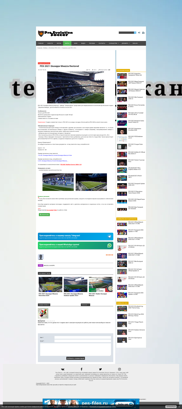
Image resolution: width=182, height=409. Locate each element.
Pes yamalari (142, 399)
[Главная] (55, 36)
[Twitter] (100, 370)
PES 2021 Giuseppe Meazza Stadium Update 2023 (73, 294)
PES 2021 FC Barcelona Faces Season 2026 (135, 192)
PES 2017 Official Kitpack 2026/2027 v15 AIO (135, 222)
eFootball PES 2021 (55, 48)
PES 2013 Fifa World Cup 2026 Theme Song (135, 307)
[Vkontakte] (62, 370)
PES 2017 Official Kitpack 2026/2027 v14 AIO (135, 238)
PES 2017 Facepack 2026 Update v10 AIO (135, 293)
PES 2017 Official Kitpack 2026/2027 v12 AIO (135, 285)
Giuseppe (52, 265)
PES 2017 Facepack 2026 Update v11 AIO (135, 230)
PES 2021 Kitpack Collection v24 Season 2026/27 (136, 90)
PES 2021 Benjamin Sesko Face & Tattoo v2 (136, 121)
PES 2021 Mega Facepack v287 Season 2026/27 (136, 82)
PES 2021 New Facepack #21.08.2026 (135, 207)
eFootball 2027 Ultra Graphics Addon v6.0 (134, 168)
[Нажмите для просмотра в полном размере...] (59, 191)
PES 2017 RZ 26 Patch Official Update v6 (135, 269)
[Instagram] (119, 370)
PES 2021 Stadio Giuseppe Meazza (98, 294)
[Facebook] (81, 370)
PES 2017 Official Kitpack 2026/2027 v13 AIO (135, 254)
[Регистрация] (143, 33)
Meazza (46, 265)
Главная (39, 48)
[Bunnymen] (43, 318)
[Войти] (139, 33)
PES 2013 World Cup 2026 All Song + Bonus (136, 314)
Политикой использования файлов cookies (102, 406)
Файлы (45, 48)
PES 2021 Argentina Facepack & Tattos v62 (135, 74)
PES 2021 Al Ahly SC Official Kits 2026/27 (136, 152)
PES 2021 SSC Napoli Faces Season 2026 (136, 200)
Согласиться (171, 406)
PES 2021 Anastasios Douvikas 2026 (134, 129)
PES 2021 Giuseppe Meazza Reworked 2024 (48, 294)
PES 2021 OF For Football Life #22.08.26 (135, 113)
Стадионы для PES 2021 (69, 48)
